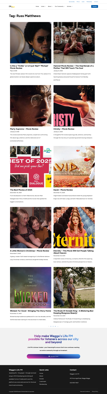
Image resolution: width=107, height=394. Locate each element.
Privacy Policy (95, 391)
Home (37, 6)
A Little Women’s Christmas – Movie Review (29, 251)
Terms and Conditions (85, 391)
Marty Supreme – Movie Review (24, 129)
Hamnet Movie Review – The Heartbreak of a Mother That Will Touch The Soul (74, 67)
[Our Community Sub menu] (64, 6)
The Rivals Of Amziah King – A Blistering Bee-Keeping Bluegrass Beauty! (74, 312)
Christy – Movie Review (64, 129)
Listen (83, 1)
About (49, 6)
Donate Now (54, 356)
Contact (96, 1)
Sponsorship (72, 1)
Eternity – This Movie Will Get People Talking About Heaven (74, 252)
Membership (89, 1)
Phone (78, 1)
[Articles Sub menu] (72, 6)
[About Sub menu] (52, 6)
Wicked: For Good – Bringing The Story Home (30, 311)
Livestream (42, 381)
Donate (95, 6)
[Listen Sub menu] (45, 6)
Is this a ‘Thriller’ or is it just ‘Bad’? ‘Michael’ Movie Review (29, 67)
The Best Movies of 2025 (21, 190)
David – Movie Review (63, 190)
